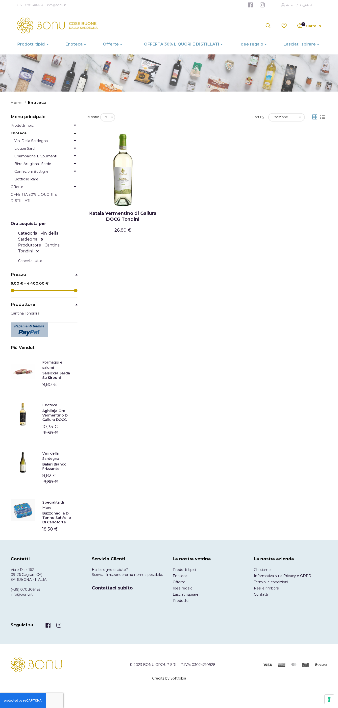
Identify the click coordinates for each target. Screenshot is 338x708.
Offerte (179, 582)
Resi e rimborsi (266, 588)
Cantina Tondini (26, 313)
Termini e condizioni (271, 582)
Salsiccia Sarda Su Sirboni (56, 375)
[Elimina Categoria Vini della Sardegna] (42, 239)
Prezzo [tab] (18, 274)
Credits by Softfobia (169, 678)
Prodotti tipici (184, 569)
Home (17, 102)
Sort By (258, 117)
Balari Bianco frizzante (54, 466)
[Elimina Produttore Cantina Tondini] (37, 251)
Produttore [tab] (23, 304)
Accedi (291, 5)
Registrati (306, 5)
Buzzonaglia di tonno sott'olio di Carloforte (56, 517)
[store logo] (57, 25)
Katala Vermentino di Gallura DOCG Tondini (122, 216)
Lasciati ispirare (185, 594)
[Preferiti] (284, 25)
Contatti (261, 594)
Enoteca (49, 405)
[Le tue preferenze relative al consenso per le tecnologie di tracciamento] (329, 699)
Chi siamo (262, 569)
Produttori (182, 600)
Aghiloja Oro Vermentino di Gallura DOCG (55, 415)
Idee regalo (183, 588)
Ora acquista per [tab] (28, 223)
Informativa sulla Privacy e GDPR (282, 576)
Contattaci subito (112, 588)
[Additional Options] (44, 329)
